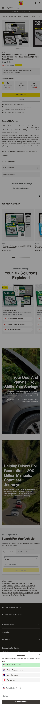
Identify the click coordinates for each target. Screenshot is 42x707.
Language (4, 693)
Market (3, 685)
